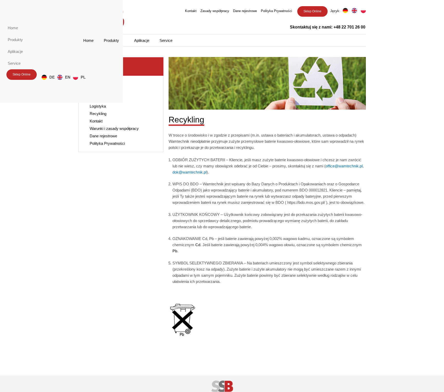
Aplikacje (141, 40)
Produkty (111, 40)
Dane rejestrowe (245, 11)
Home (88, 40)
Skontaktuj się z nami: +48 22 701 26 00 (327, 27)
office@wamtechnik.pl (344, 166)
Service (166, 40)
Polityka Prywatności (276, 11)
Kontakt (191, 11)
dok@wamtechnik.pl (189, 172)
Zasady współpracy (214, 11)
